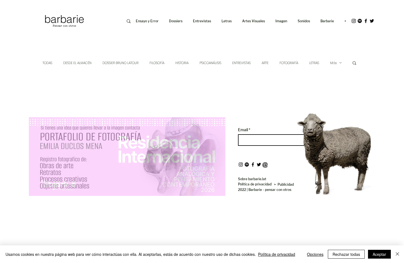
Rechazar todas (346, 254)
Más (333, 63)
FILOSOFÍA (157, 63)
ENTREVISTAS (241, 63)
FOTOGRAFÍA (289, 63)
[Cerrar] (397, 254)
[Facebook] (366, 21)
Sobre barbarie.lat (252, 179)
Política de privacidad (276, 254)
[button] (282, 21)
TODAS (47, 63)
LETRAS (314, 63)
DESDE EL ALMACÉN (77, 63)
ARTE (265, 63)
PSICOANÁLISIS (210, 63)
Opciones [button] (315, 254)
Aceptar (379, 254)
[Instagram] (353, 21)
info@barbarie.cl (21, 8)
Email (243, 130)
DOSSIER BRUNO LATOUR (121, 63)
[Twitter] (372, 21)
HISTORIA (182, 63)
